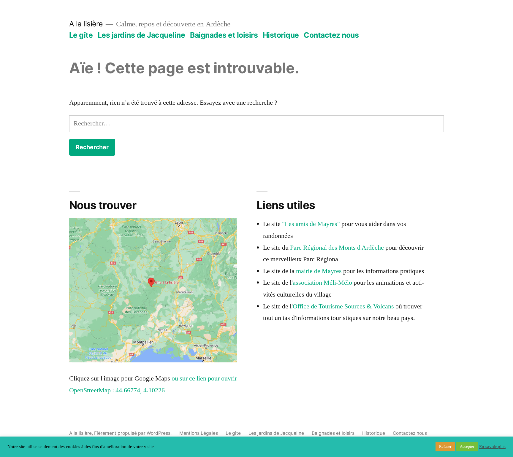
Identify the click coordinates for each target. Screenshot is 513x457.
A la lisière (86, 23)
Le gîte (81, 35)
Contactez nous (331, 35)
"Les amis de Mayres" (311, 224)
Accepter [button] (467, 446)
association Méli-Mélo (323, 282)
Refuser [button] (445, 446)
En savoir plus (492, 447)
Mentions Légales (198, 433)
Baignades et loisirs (224, 35)
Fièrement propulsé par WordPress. (133, 433)
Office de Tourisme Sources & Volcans (343, 306)
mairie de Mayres (319, 271)
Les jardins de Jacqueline (141, 35)
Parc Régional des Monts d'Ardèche (337, 247)
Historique (281, 35)
